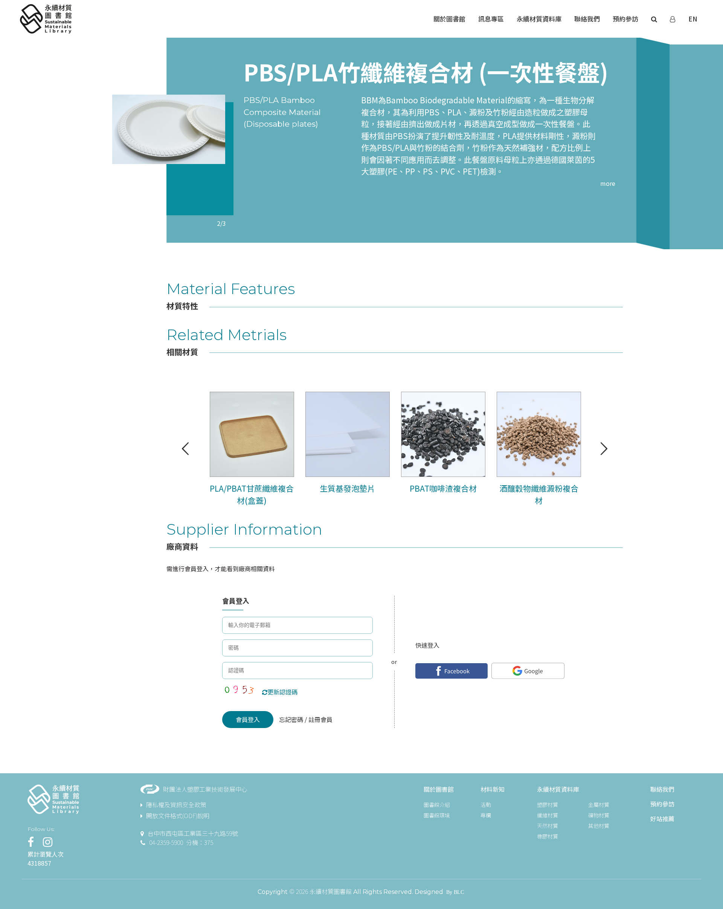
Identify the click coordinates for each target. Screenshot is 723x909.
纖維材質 (547, 815)
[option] (168, 129)
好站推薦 (662, 818)
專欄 (485, 815)
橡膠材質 (547, 836)
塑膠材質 (547, 804)
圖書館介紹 (437, 804)
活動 (485, 804)
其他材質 (598, 825)
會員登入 (248, 719)
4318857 (39, 863)
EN (692, 18)
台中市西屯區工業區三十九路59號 (193, 833)
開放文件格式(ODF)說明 (177, 815)
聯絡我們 (662, 789)
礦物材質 (598, 815)
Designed (429, 891)
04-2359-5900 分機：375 (181, 842)
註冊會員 (320, 719)
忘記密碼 (292, 719)
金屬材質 (598, 804)
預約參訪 (662, 803)
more (607, 183)
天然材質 (547, 825)
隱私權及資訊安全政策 (176, 804)
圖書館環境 (437, 815)
